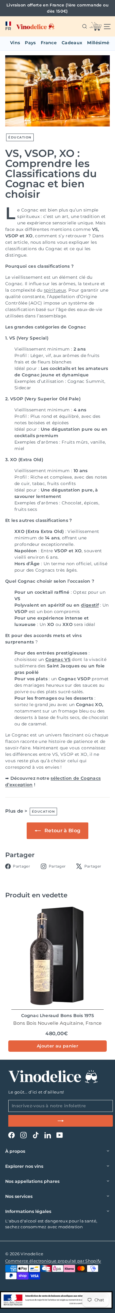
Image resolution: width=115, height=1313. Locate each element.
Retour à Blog (62, 830)
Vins (15, 42)
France (49, 42)
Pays (30, 42)
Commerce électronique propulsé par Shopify (53, 1260)
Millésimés (99, 42)
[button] (8, 26)
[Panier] (95, 26)
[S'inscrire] (60, 1121)
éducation (20, 137)
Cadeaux (72, 42)
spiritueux (55, 290)
